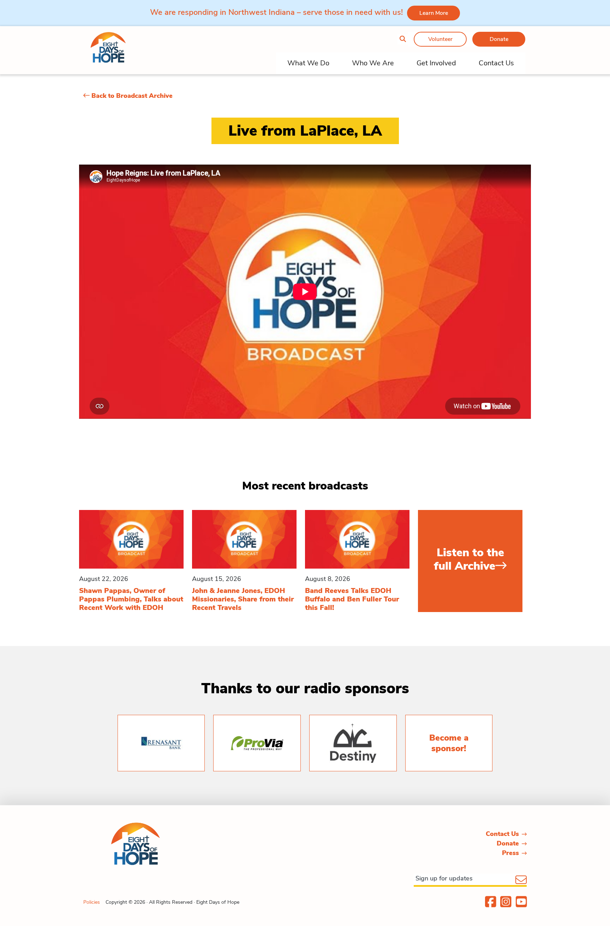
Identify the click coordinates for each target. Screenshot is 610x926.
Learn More (433, 13)
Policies (91, 902)
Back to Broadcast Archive (131, 95)
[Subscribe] (521, 880)
